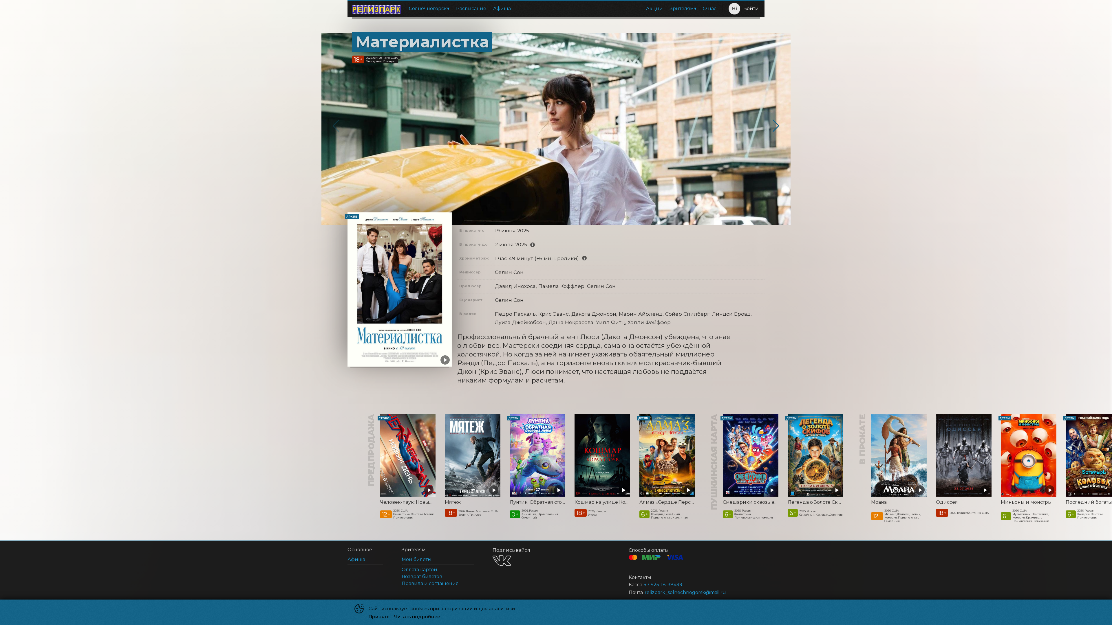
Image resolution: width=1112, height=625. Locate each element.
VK (502, 560)
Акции (654, 8)
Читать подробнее (417, 617)
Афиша (502, 8)
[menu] (562, 8)
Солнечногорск (428, 8)
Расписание (471, 8)
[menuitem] (429, 8)
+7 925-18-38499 (663, 584)
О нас (709, 8)
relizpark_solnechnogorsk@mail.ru (685, 592)
